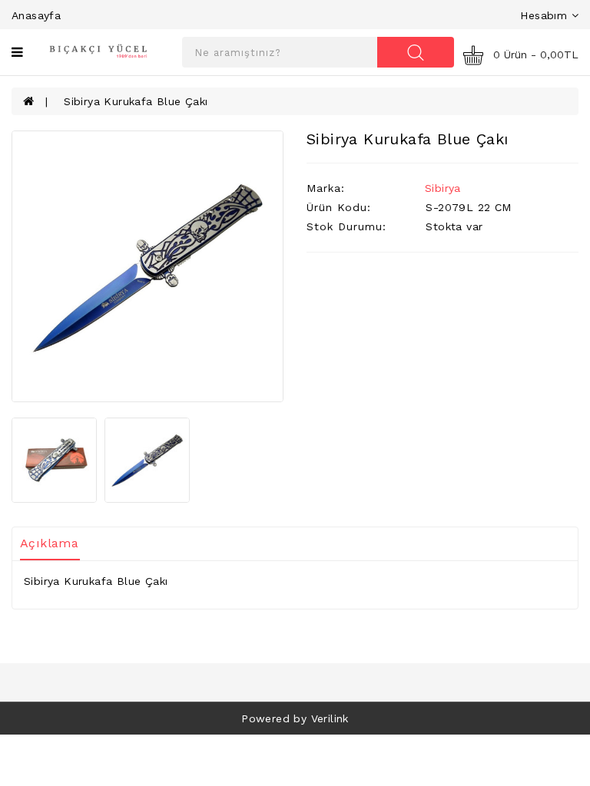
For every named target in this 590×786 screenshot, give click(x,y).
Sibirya (443, 188)
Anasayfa (36, 15)
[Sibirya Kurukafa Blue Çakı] (147, 266)
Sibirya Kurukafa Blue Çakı (135, 101)
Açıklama (49, 543)
